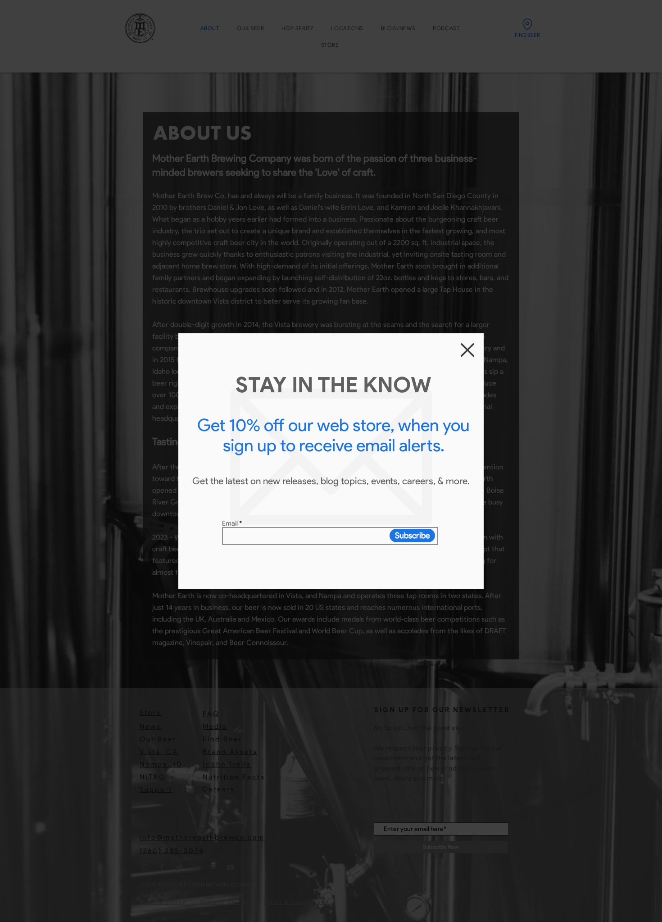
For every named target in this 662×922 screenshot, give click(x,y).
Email (230, 523)
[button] (467, 350)
